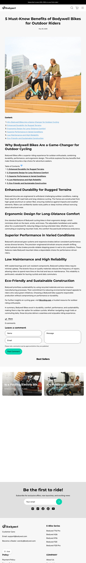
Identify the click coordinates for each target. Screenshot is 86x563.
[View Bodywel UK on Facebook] (57, 297)
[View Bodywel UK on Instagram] (47, 297)
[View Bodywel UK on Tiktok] (52, 297)
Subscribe (63, 287)
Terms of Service (62, 295)
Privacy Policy (49, 295)
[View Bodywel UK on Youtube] (67, 297)
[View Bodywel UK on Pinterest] (62, 297)
